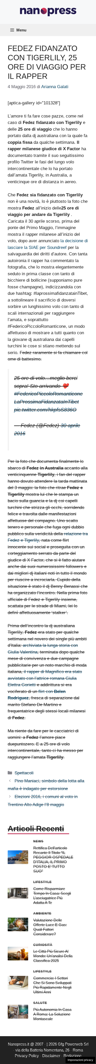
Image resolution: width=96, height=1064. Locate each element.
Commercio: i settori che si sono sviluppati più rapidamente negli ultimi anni (52, 985)
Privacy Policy (27, 1055)
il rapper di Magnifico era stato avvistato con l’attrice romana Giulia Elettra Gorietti (45, 678)
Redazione (72, 1055)
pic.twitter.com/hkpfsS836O (45, 410)
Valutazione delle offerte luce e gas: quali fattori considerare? (50, 927)
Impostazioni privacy (80, 1059)
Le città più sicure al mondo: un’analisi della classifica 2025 (52, 956)
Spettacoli (24, 772)
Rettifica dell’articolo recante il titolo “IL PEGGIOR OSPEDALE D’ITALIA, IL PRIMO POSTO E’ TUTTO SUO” (53, 859)
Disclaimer (51, 1055)
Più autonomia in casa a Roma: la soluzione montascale (52, 1014)
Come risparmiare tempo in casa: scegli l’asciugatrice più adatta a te (52, 895)
